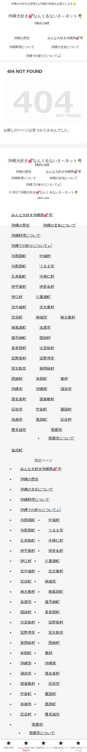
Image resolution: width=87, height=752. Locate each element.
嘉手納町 (19, 338)
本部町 (41, 379)
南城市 (41, 317)
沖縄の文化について (64, 178)
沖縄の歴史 (23, 171)
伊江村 (17, 297)
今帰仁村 (47, 276)
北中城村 (19, 307)
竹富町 (41, 409)
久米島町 (19, 276)
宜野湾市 (47, 358)
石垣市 (17, 409)
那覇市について (61, 438)
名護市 (45, 327)
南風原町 (19, 327)
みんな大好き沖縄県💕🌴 (63, 171)
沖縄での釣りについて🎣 (43, 184)
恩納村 (17, 379)
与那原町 (19, 266)
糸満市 (17, 419)
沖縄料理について (23, 178)
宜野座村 (19, 358)
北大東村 (47, 307)
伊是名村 (47, 287)
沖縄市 (17, 389)
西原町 (41, 419)
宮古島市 (19, 368)
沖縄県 (41, 389)
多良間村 (19, 348)
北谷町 (17, 317)
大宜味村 (47, 348)
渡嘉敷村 (47, 399)
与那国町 (19, 256)
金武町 (17, 450)
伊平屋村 (19, 287)
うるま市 (47, 266)
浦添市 (66, 389)
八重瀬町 (43, 297)
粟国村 (66, 409)
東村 (64, 379)
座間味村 (47, 368)
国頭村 (45, 338)
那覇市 (56, 430)
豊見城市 (19, 430)
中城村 (45, 256)
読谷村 (66, 419)
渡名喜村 (19, 399)
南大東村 (68, 317)
